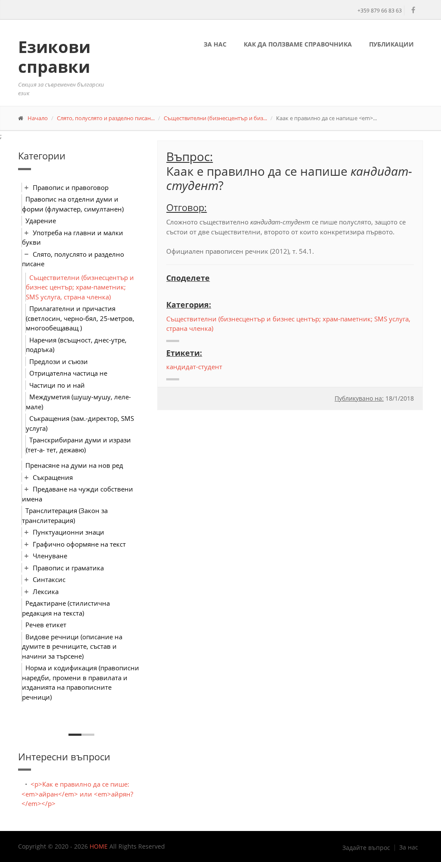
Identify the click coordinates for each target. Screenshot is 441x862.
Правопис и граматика (68, 567)
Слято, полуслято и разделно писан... (106, 118)
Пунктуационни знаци (68, 532)
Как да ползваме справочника (298, 44)
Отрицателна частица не (68, 373)
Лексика (46, 591)
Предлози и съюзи (58, 361)
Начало (38, 118)
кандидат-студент (194, 366)
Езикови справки (54, 56)
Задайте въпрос (366, 847)
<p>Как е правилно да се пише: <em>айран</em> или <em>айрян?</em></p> (77, 794)
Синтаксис (49, 579)
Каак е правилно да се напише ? (289, 178)
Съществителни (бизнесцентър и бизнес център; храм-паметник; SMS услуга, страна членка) (80, 287)
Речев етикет (45, 624)
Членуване (50, 555)
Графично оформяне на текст (79, 544)
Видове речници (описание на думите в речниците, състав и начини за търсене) (72, 646)
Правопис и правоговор (71, 187)
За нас (215, 44)
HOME (99, 846)
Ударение (40, 220)
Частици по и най (57, 385)
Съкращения (53, 477)
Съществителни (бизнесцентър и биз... (215, 118)
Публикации (391, 44)
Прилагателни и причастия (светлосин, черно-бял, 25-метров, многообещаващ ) (80, 318)
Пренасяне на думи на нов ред (74, 465)
